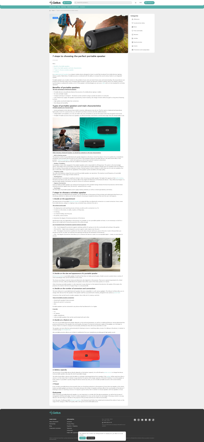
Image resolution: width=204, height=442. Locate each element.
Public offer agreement (73, 432)
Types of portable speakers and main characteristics (67, 68)
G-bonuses (70, 430)
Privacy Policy (70, 423)
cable (103, 83)
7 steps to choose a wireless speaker (64, 70)
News (53, 10)
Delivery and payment (73, 6)
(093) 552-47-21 (108, 422)
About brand (52, 6)
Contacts (82, 6)
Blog (58, 6)
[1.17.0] (55, 3)
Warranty (63, 6)
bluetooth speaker (74, 201)
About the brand (53, 421)
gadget (109, 376)
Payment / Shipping (72, 426)
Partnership (52, 423)
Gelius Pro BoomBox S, (64, 160)
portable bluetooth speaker (61, 74)
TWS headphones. (66, 329)
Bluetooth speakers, (76, 400)
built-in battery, (120, 178)
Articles (55, 17)
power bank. (117, 292)
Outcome (56, 71)
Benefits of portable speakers (61, 66)
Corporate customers (55, 428)
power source (107, 372)
